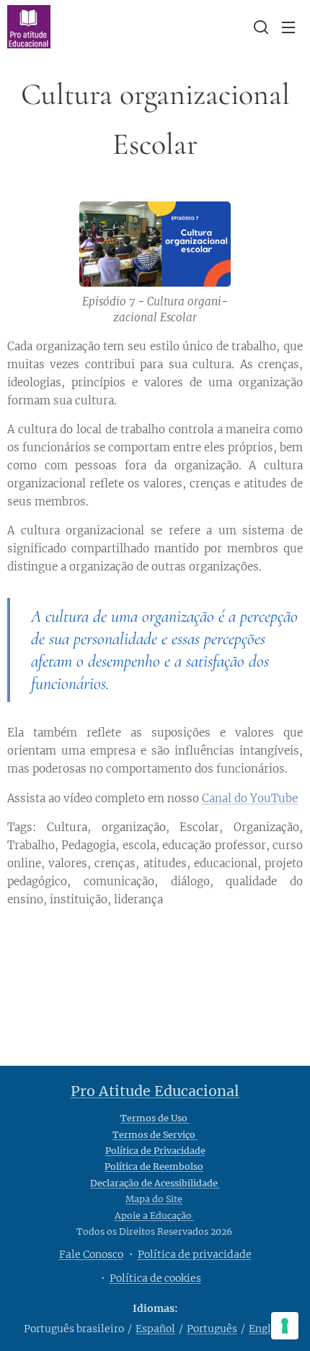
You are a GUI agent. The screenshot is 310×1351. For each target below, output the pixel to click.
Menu (288, 26)
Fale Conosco (91, 1254)
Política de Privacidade (155, 1150)
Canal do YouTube (250, 798)
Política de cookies (155, 1278)
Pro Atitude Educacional (155, 1091)
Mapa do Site (153, 1199)
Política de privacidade (195, 1254)
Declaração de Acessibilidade (155, 1183)
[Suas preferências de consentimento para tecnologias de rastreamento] (284, 1325)
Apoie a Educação (154, 1215)
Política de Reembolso (154, 1166)
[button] (259, 27)
